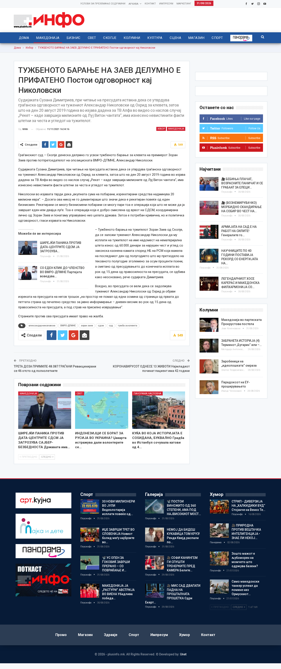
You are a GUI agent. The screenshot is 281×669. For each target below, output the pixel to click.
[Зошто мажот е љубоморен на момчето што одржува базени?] (219, 559)
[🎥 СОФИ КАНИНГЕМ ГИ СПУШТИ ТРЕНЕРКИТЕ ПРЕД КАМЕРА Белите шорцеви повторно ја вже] (154, 563)
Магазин (196, 38)
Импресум (166, 3)
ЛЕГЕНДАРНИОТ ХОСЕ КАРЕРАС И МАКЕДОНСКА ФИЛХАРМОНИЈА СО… (240, 283)
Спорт (217, 38)
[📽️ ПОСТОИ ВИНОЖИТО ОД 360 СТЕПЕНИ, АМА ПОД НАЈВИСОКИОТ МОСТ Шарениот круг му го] (154, 506)
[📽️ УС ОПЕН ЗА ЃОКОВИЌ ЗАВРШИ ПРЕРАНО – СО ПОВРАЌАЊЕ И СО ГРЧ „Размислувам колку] (89, 563)
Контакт (150, 3)
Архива (133, 3)
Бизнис (74, 38)
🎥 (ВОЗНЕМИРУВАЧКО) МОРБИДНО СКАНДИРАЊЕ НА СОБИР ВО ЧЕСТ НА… (241, 207)
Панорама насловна (147, 393)
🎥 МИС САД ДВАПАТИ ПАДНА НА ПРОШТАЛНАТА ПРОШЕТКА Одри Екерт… (172, 594)
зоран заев (87, 325)
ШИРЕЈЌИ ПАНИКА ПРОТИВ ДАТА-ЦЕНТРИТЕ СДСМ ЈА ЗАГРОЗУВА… (60, 247)
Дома (24, 38)
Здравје (110, 635)
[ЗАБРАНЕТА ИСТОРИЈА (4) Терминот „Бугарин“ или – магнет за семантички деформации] (209, 346)
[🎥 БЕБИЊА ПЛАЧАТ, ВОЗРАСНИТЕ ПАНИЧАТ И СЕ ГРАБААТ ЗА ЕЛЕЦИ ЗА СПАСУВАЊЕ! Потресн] (209, 184)
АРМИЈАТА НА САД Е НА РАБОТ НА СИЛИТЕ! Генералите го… (239, 231)
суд (111, 325)
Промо (61, 635)
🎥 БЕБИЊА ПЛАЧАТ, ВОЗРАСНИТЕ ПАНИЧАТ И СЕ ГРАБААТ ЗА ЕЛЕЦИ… (242, 183)
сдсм (101, 325)
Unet (183, 654)
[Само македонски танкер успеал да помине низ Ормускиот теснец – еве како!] (219, 586)
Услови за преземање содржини (102, 3)
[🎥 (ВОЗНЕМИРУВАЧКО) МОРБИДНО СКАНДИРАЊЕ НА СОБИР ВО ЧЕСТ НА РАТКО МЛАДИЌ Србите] (209, 208)
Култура (154, 38)
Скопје (109, 38)
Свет (92, 38)
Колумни (132, 38)
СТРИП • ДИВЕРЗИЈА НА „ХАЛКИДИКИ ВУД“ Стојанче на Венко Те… (248, 506)
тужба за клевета (127, 325)
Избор (161, 129)
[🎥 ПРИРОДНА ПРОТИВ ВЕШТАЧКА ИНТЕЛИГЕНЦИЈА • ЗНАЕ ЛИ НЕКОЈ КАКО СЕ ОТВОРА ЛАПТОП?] (219, 530)
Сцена (175, 38)
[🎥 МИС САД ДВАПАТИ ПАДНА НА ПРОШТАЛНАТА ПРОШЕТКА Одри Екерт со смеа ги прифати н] (154, 591)
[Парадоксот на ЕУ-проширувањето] (209, 387)
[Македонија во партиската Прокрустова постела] (209, 325)
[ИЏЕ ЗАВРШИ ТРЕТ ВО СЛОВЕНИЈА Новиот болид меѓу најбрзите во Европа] (89, 535)
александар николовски (42, 325)
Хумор (184, 635)
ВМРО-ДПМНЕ (68, 325)
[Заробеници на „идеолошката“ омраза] (209, 366)
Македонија (47, 38)
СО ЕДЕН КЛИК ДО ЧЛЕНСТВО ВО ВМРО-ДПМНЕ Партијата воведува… (62, 272)
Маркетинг (184, 3)
